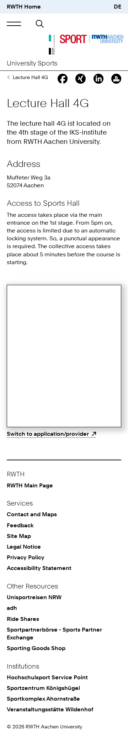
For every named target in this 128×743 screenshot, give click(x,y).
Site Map (19, 536)
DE (117, 6)
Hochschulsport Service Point (47, 677)
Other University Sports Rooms (8, 77)
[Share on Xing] (80, 79)
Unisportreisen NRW (34, 597)
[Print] (116, 79)
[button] (14, 23)
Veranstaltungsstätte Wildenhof (50, 709)
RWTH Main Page (30, 485)
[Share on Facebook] (63, 79)
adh (12, 608)
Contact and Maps (32, 514)
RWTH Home (24, 6)
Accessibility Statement (39, 568)
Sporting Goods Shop (36, 648)
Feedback (20, 525)
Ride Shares (23, 619)
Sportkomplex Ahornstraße (43, 698)
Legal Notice (24, 546)
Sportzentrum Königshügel (43, 688)
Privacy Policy (25, 557)
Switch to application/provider (48, 433)
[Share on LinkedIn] (98, 79)
